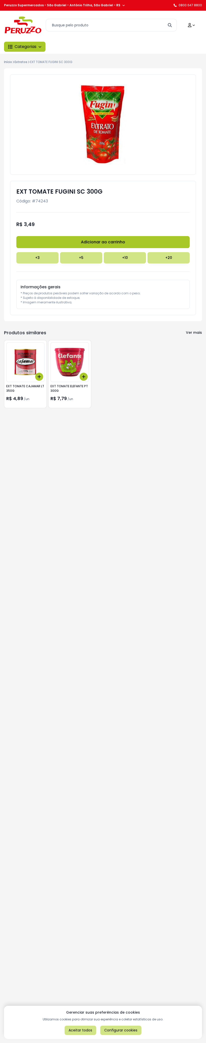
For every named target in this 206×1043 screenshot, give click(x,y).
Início (8, 62)
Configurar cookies (120, 1030)
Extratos (21, 62)
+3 (37, 257)
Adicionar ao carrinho (103, 242)
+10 (125, 257)
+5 (81, 257)
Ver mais (194, 332)
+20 (168, 257)
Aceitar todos (80, 1030)
